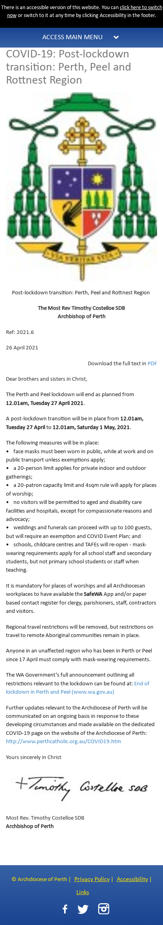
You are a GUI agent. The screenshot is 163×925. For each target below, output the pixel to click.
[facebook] (65, 909)
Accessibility (132, 879)
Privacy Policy (92, 879)
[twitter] (83, 909)
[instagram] (103, 908)
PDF (152, 364)
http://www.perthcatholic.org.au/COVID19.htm (64, 742)
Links (82, 892)
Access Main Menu (72, 37)
